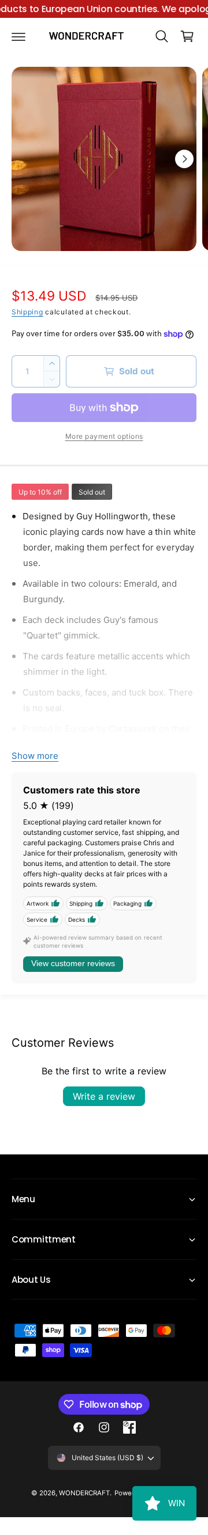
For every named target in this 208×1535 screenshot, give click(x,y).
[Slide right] (184, 159)
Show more (35, 755)
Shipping (27, 311)
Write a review (104, 1096)
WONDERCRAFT (84, 1493)
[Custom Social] (129, 1427)
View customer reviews (73, 963)
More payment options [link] (104, 436)
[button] (18, 36)
